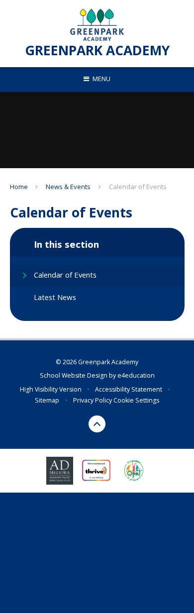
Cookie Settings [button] (136, 400)
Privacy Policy (92, 400)
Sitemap (47, 400)
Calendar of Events (138, 186)
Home (19, 186)
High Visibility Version (51, 389)
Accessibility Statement (128, 389)
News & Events (68, 186)
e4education (136, 375)
